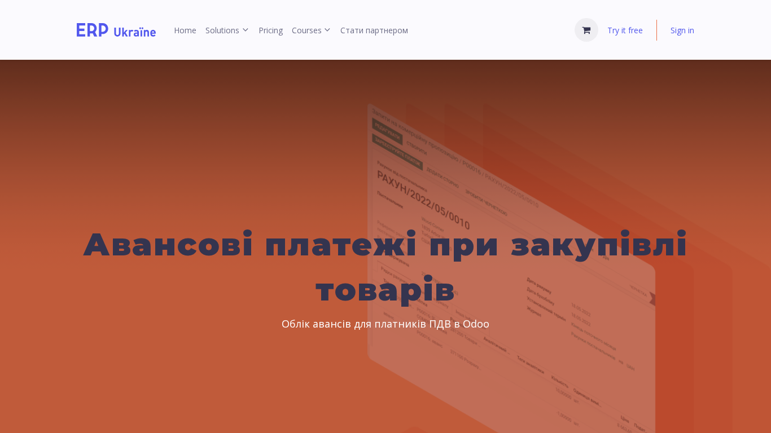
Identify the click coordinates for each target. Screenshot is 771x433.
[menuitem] (185, 30)
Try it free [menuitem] (625, 30)
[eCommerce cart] (586, 30)
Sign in (682, 30)
